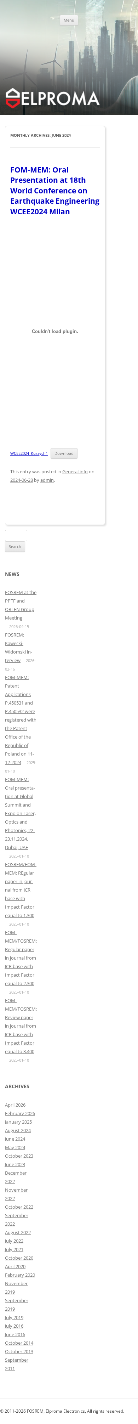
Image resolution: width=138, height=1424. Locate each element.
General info (75, 471)
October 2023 (19, 1156)
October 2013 (19, 1351)
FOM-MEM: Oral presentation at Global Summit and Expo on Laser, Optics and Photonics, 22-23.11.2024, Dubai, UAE (20, 813)
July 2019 (14, 1317)
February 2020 (20, 1275)
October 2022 (19, 1207)
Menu (69, 20)
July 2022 (14, 1241)
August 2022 (18, 1232)
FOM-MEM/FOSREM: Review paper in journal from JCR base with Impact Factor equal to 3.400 (21, 1026)
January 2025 (18, 1122)
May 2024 (15, 1147)
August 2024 (18, 1130)
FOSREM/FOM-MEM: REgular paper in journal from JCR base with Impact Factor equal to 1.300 (20, 890)
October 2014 (19, 1343)
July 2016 (14, 1326)
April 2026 (15, 1105)
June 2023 (15, 1164)
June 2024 (15, 1139)
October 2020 (19, 1258)
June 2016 (15, 1334)
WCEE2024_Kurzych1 (29, 453)
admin (47, 480)
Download (64, 453)
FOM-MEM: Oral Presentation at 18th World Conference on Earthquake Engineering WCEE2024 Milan (54, 190)
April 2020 (15, 1266)
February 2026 (20, 1113)
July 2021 (14, 1249)
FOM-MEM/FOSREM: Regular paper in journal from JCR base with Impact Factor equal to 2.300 (21, 958)
